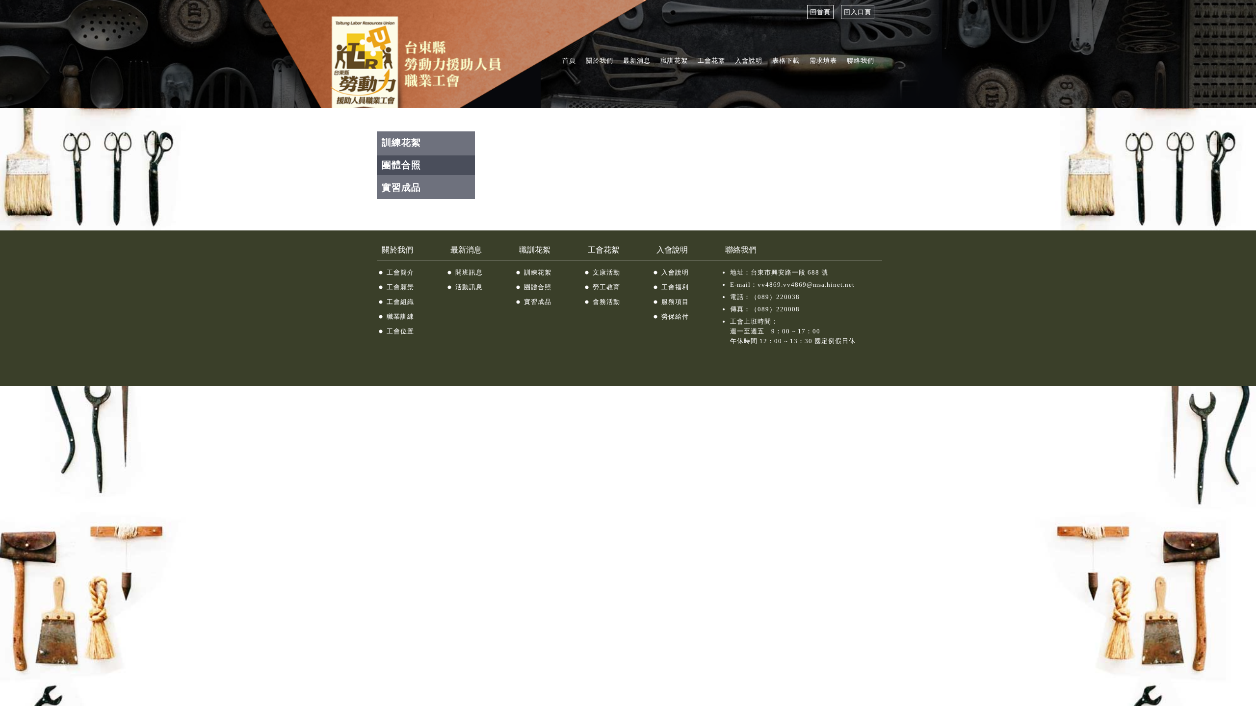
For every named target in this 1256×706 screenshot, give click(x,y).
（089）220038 (775, 297)
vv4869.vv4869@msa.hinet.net (806, 284)
